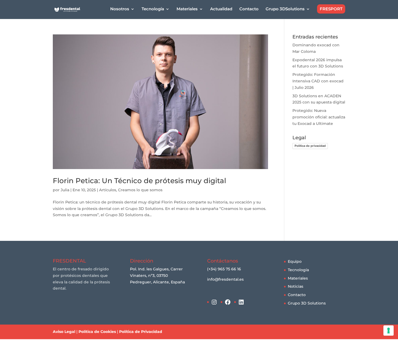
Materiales (298, 278)
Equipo (295, 261)
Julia (65, 189)
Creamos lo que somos (140, 189)
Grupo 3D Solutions (307, 303)
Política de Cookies (97, 331)
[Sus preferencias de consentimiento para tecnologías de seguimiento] (388, 330)
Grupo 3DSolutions (285, 9)
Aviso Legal (64, 331)
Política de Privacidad (140, 331)
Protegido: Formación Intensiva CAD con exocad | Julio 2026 (318, 81)
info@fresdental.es (225, 279)
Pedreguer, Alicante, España (157, 282)
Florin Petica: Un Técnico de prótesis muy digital (139, 180)
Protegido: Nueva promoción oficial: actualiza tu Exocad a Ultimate (318, 117)
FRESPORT (331, 8)
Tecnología (298, 269)
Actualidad (221, 9)
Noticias (295, 286)
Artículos (107, 189)
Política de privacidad (310, 146)
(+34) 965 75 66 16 (224, 269)
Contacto (249, 9)
